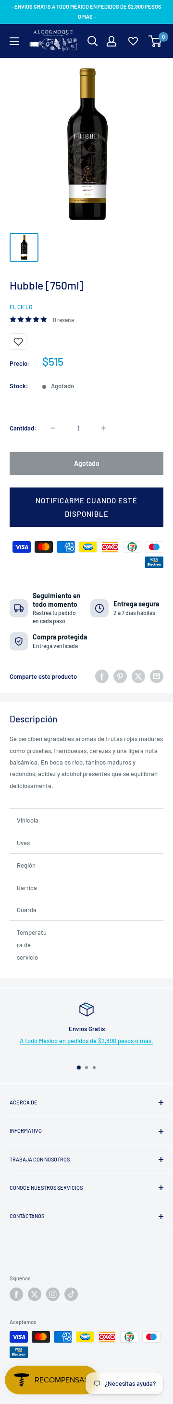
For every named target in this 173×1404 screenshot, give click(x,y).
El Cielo (21, 306)
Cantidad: (23, 428)
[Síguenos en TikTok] (71, 1294)
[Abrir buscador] (92, 41)
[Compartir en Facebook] (102, 676)
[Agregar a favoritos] (18, 341)
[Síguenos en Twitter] (34, 1294)
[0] (155, 41)
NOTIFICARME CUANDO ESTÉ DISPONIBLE (86, 507)
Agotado (86, 463)
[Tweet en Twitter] (138, 676)
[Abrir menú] (14, 41)
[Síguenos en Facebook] (16, 1294)
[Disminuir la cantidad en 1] (53, 428)
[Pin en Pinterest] (120, 676)
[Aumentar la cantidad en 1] (104, 428)
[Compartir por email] (156, 676)
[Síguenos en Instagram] (53, 1294)
